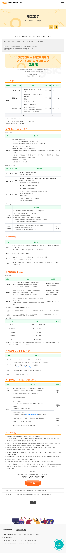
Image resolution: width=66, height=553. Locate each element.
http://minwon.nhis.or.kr (31, 414)
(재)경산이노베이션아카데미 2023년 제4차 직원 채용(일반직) (26, 490)
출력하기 (51, 27)
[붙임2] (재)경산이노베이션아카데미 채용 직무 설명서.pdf (19, 49)
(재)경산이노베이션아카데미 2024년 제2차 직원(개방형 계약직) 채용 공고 (29, 494)
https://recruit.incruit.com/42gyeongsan (25, 367)
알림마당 (31, 21)
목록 (33, 502)
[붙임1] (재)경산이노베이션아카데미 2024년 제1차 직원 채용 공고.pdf (21, 46)
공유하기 (56, 27)
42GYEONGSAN (7, 530)
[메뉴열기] (62, 3)
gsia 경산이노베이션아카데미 (12, 3)
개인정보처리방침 (21, 530)
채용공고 (39, 21)
